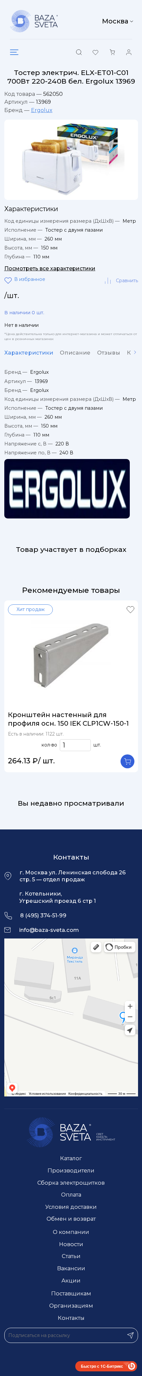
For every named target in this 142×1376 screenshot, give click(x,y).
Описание (75, 352)
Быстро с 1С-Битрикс (102, 1366)
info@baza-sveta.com (49, 930)
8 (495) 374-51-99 (43, 915)
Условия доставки (71, 1207)
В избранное (9, 281)
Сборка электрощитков (71, 1182)
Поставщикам (71, 1293)
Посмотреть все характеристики (49, 268)
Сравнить (127, 281)
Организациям (71, 1305)
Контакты (71, 1318)
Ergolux (42, 110)
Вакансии (71, 1268)
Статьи (71, 1256)
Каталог (71, 1158)
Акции (71, 1280)
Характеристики (28, 352)
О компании (71, 1232)
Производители (71, 1170)
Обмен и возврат (71, 1218)
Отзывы (108, 352)
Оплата (71, 1194)
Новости (71, 1244)
